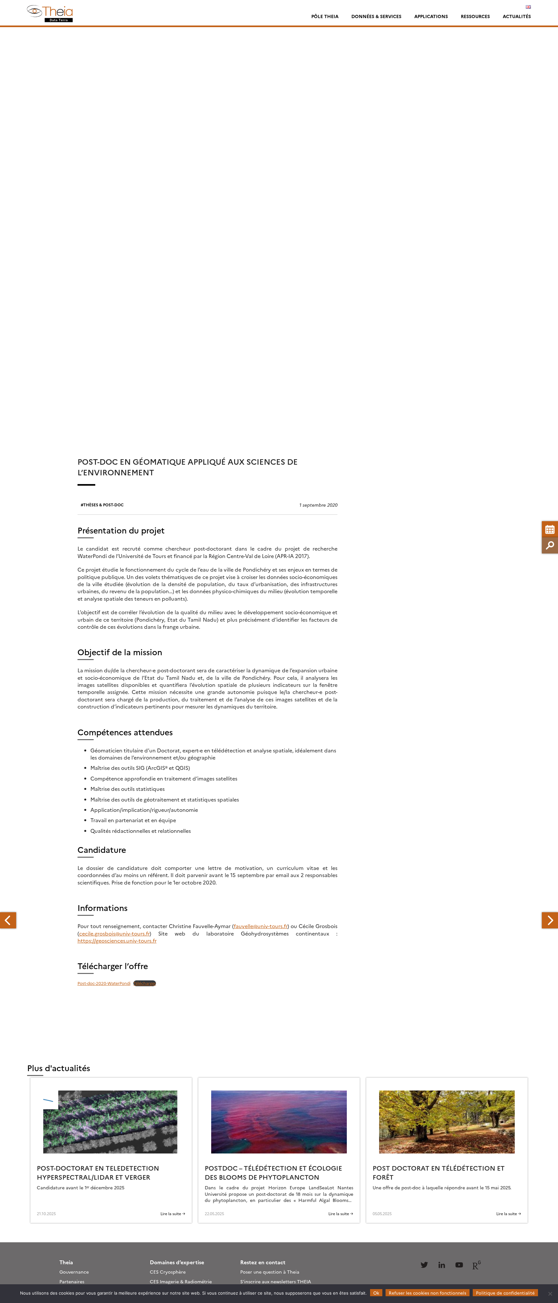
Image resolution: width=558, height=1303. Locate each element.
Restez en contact (262, 1262)
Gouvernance (74, 1271)
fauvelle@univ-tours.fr (260, 925)
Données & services (376, 16)
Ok (376, 1293)
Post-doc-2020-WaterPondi (104, 983)
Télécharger (144, 983)
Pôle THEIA (324, 16)
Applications (431, 16)
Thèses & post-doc (103, 504)
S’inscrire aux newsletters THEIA (275, 1281)
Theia (66, 1262)
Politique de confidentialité (505, 1293)
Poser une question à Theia (269, 1271)
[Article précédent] (8, 920)
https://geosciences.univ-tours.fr (117, 940)
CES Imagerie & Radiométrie (181, 1281)
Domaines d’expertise (177, 1262)
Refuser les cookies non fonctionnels (427, 1293)
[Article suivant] (550, 920)
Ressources (475, 16)
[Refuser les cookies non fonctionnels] (550, 1293)
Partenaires (71, 1281)
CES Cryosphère (168, 1271)
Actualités (517, 16)
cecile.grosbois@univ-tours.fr (114, 933)
